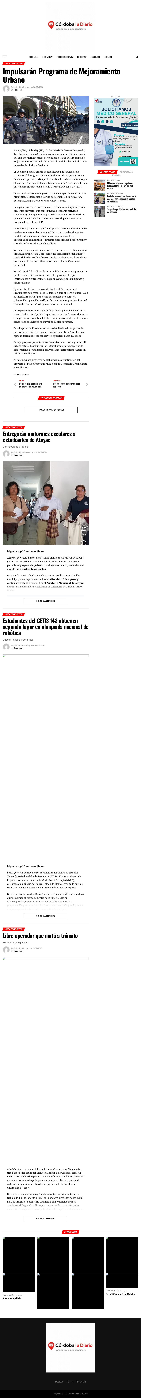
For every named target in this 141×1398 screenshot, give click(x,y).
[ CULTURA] (95, 56)
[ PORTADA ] (34, 56)
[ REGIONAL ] (82, 56)
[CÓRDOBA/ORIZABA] (65, 56)
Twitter (69, 1381)
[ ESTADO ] (108, 56)
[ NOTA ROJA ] (47, 56)
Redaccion (19, 90)
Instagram (81, 1381)
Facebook (59, 1381)
